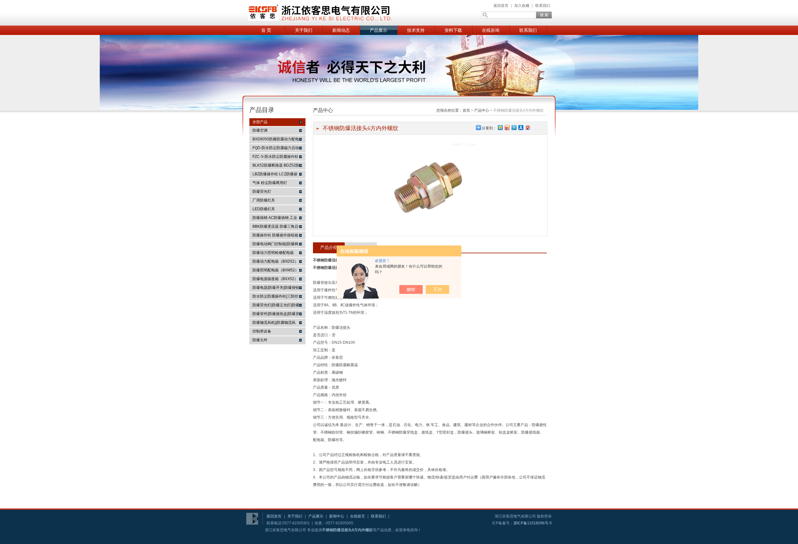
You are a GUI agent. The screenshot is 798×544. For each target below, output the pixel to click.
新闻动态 (341, 30)
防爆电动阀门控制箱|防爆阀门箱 (275, 245)
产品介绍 (329, 247)
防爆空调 (259, 130)
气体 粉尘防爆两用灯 (269, 183)
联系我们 (542, 5)
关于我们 (303, 30)
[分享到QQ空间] (500, 127)
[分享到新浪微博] (506, 127)
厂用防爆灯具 (263, 200)
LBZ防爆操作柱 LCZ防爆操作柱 (274, 175)
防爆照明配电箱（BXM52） (275, 270)
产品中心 (481, 110)
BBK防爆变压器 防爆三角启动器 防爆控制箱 (275, 227)
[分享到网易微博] (527, 127)
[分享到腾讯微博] (513, 127)
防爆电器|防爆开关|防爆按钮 (275, 287)
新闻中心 (336, 516)
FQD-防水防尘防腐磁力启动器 (275, 149)
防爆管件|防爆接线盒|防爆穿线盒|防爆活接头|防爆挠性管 (275, 315)
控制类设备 (261, 331)
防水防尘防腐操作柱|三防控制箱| (275, 297)
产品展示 (378, 30)
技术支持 (416, 30)
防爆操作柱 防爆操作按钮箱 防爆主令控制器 (275, 236)
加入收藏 (521, 5)
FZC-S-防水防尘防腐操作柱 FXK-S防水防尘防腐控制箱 (275, 157)
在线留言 (357, 516)
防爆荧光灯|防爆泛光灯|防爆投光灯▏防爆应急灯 (275, 306)
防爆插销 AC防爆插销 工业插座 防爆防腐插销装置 (274, 219)
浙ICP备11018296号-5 (532, 523)
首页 (466, 110)
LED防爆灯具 (263, 209)
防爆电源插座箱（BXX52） (275, 279)
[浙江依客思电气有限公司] (324, 13)
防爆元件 (259, 340)
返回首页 (500, 5)
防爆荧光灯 (261, 191)
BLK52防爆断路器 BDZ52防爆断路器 (275, 166)
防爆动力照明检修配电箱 (273, 252)
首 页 (266, 30)
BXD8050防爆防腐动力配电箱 (275, 140)
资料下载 (453, 30)
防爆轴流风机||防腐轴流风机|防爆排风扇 (274, 323)
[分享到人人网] (520, 127)
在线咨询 (490, 30)
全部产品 (259, 122)
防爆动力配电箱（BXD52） (275, 261)
